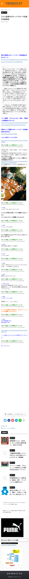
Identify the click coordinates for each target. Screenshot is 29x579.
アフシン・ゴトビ (6, 428)
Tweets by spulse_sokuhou (8, 545)
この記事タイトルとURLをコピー (15, 414)
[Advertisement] (14, 38)
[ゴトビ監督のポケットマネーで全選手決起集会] (16, 420)
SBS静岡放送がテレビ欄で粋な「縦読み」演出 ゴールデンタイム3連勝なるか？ (18, 480)
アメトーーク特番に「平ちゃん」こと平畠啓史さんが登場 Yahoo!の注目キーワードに (18, 467)
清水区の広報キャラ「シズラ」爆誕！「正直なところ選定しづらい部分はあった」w (18, 492)
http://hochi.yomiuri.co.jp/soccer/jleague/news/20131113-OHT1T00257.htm (14, 162)
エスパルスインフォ (14, 573)
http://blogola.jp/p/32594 (9, 134)
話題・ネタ (5, 425)
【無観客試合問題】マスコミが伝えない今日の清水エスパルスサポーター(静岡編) (18, 455)
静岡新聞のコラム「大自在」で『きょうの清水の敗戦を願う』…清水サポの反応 (18, 443)
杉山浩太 (13, 428)
